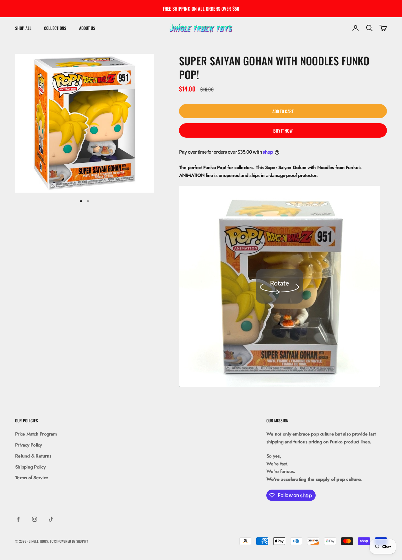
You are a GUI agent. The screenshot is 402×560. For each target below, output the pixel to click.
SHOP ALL (23, 28)
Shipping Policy (30, 467)
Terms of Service (31, 477)
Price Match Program (36, 434)
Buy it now (282, 130)
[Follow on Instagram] (34, 519)
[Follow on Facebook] (18, 519)
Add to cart (282, 111)
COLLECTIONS (55, 28)
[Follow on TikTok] (51, 519)
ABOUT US (87, 28)
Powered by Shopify (72, 541)
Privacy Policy (28, 445)
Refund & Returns (33, 456)
